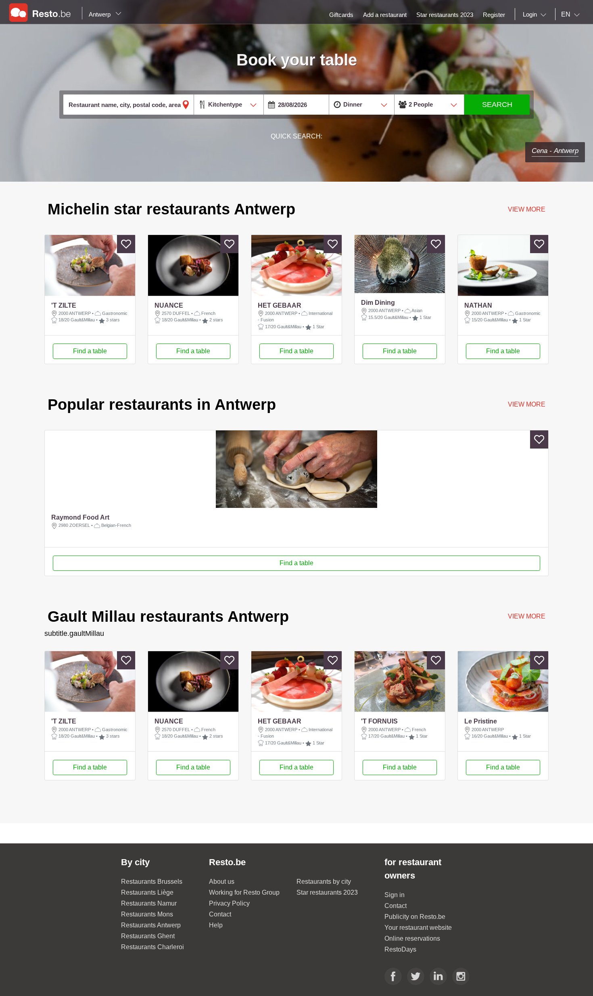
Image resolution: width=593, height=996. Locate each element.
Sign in (394, 894)
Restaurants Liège (147, 892)
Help (216, 925)
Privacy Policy (229, 903)
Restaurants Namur (149, 903)
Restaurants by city (323, 881)
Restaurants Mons (147, 914)
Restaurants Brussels (151, 881)
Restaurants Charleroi (152, 947)
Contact (220, 914)
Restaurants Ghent (148, 936)
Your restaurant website (418, 927)
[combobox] (536, 14)
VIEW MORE (526, 404)
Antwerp (100, 14)
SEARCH (497, 105)
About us (221, 881)
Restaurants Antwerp (151, 925)
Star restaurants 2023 (327, 892)
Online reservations (412, 938)
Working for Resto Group (244, 892)
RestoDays (400, 949)
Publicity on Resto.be (414, 916)
